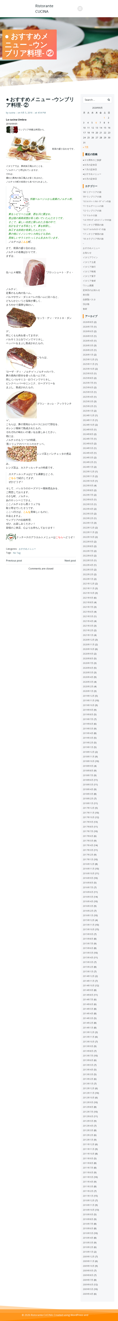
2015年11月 (88, 924)
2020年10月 (88, 649)
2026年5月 (88, 336)
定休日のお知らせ (91, 290)
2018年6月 (88, 779)
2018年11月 (88, 756)
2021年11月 (88, 588)
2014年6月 (88, 1004)
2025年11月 (88, 364)
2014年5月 (88, 1008)
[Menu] (80, 8)
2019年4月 (88, 733)
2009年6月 (88, 1284)
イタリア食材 (89, 280)
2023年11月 (88, 476)
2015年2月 (88, 966)
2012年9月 (88, 1102)
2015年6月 (88, 948)
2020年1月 (88, 691)
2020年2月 (88, 686)
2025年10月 (88, 368)
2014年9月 (88, 990)
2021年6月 (88, 611)
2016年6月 (88, 892)
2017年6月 (88, 836)
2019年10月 (88, 705)
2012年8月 (88, 1106)
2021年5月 (88, 616)
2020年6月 (88, 667)
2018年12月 (88, 751)
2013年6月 (88, 1060)
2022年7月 (88, 550)
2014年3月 (88, 1018)
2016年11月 (88, 868)
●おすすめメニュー (92, 174)
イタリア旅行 (89, 266)
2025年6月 (88, 387)
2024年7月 (88, 438)
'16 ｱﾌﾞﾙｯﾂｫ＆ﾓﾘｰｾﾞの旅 (94, 229)
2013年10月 (88, 1041)
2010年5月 (88, 1233)
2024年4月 (88, 452)
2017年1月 (88, 859)
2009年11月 (88, 1261)
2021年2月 (88, 630)
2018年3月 (88, 793)
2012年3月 (88, 1130)
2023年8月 (88, 490)
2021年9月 (88, 597)
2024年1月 (88, 466)
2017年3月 (88, 850)
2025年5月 (88, 392)
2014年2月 (88, 1022)
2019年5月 (88, 728)
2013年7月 (88, 1055)
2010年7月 (88, 1223)
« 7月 (85, 147)
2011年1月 (88, 1195)
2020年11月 (88, 644)
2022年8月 (88, 546)
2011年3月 (88, 1186)
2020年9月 (88, 653)
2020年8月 (88, 658)
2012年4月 (88, 1125)
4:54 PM (42, 112)
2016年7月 (88, 887)
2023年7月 (88, 494)
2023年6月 (88, 499)
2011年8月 (88, 1163)
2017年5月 (88, 840)
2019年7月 (88, 719)
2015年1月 (88, 971)
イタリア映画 (89, 271)
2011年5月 (88, 1177)
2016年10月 (88, 873)
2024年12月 (88, 415)
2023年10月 (88, 480)
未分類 (86, 294)
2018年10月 (88, 761)
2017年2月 (88, 854)
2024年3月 (88, 457)
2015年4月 (88, 957)
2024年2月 (88, 462)
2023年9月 (88, 485)
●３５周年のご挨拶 (92, 160)
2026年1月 (88, 354)
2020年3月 (88, 681)
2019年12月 (88, 695)
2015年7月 (88, 943)
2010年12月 (88, 1200)
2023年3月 (88, 513)
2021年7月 (88, 606)
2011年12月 (88, 1144)
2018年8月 (88, 770)
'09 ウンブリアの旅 (92, 196)
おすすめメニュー (27, 548)
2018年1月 (88, 803)
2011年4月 (88, 1181)
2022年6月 (88, 555)
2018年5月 (88, 784)
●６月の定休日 (90, 178)
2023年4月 (88, 508)
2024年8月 (88, 434)
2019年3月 (88, 737)
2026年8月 (88, 322)
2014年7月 (88, 999)
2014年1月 (88, 1027)
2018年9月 (88, 765)
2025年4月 (88, 396)
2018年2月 (88, 798)
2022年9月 (88, 541)
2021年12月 (88, 583)
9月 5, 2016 (26, 112)
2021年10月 (88, 592)
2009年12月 (88, 1256)
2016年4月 (88, 901)
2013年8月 (88, 1050)
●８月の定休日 (90, 164)
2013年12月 (88, 1032)
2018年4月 (88, 789)
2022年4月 (88, 564)
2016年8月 (88, 882)
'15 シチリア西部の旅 (93, 224)
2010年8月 (88, 1219)
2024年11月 (88, 420)
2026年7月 (88, 326)
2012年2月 (88, 1135)
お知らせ (87, 252)
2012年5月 (88, 1120)
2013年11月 (88, 1036)
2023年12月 (88, 471)
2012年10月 (88, 1097)
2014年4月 (88, 1013)
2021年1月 (88, 635)
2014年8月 (88, 994)
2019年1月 (88, 747)
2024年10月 (88, 424)
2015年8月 (88, 938)
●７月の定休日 (90, 169)
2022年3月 (88, 569)
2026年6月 (88, 331)
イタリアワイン (90, 257)
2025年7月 (88, 382)
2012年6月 (88, 1116)
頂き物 (86, 304)
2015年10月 (88, 929)
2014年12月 (88, 976)
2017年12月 (88, 807)
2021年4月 (88, 621)
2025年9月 (88, 373)
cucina (12, 112)
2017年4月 (88, 845)
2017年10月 (88, 817)
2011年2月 (88, 1191)
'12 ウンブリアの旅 (92, 210)
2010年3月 (88, 1242)
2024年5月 (88, 448)
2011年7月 (88, 1167)
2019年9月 (88, 709)
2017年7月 (88, 831)
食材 (85, 308)
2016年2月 (88, 910)
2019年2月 (88, 742)
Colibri (92, 1315)
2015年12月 (88, 920)
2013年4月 (88, 1069)
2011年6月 (88, 1172)
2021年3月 (88, 625)
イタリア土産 (89, 262)
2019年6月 (88, 723)
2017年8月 (88, 826)
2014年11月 (88, 980)
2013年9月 (88, 1046)
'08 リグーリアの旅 (92, 191)
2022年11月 (88, 532)
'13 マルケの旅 (90, 215)
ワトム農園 (88, 285)
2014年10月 (88, 985)
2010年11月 (88, 1205)
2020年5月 (88, 672)
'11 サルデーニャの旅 (93, 205)
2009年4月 (88, 1293)
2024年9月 (88, 429)
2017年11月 (88, 812)
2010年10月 (88, 1209)
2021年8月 (88, 602)
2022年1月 (88, 578)
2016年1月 (88, 915)
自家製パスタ (89, 299)
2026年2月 (88, 350)
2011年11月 (88, 1149)
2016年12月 (88, 864)
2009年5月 (88, 1289)
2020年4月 (88, 677)
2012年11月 (88, 1092)
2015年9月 (88, 934)
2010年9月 (88, 1214)
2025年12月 (88, 359)
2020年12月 (88, 639)
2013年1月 (88, 1083)
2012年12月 (88, 1088)
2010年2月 (88, 1247)
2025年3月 (88, 401)
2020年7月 (88, 663)
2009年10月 (88, 1265)
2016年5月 (88, 896)
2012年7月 (88, 1111)
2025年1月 (88, 410)
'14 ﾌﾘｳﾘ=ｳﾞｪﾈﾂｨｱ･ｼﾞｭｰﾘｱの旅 (97, 219)
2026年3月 (88, 345)
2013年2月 (88, 1078)
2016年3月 (88, 905)
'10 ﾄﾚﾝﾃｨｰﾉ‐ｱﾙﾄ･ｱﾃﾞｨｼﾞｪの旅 (97, 201)
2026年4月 (88, 340)
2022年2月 (88, 574)
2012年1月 (88, 1139)
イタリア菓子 (89, 276)
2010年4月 (88, 1237)
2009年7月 (88, 1279)
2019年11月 (88, 700)
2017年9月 (88, 821)
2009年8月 (88, 1275)
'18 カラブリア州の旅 (93, 238)
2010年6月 (88, 1228)
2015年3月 (88, 962)
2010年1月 (88, 1251)
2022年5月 (88, 560)
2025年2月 (88, 406)
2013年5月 (88, 1064)
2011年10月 (88, 1153)
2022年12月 (88, 527)
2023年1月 (88, 522)
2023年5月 (88, 504)
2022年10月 (88, 537)
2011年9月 (88, 1158)
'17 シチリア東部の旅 (93, 233)
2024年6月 (88, 443)
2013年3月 (88, 1074)
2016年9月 (88, 878)
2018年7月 (88, 775)
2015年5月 (88, 952)
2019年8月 (88, 714)
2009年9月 (88, 1270)
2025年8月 (88, 378)
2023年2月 (88, 518)
